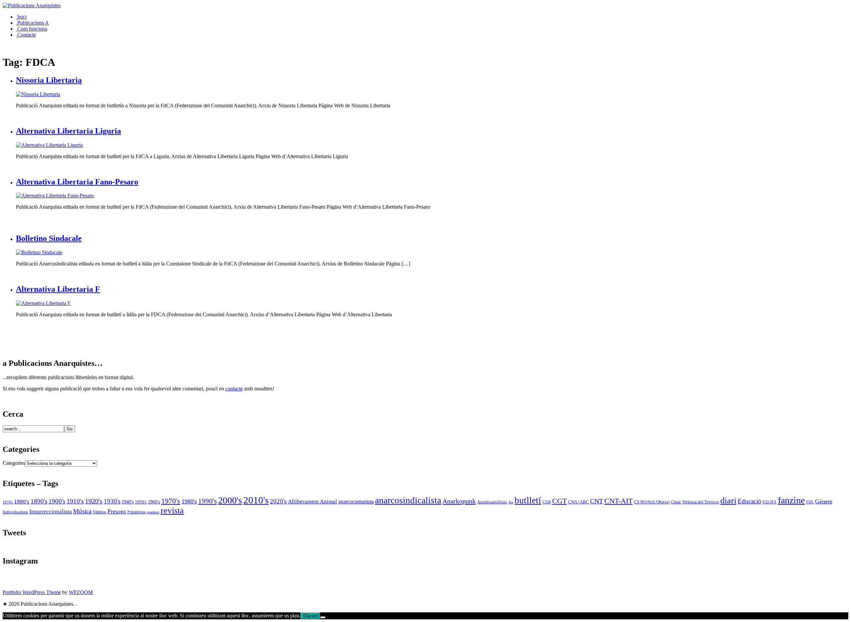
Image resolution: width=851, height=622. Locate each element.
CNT (596, 501)
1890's (39, 501)
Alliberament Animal (312, 501)
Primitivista (136, 512)
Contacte (26, 35)
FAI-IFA (770, 502)
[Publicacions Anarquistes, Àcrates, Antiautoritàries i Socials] (32, 5)
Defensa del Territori (700, 502)
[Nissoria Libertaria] (38, 94)
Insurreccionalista (50, 511)
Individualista (15, 511)
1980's (189, 501)
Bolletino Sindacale (49, 238)
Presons (116, 511)
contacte (234, 388)
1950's (141, 501)
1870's (8, 502)
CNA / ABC (578, 502)
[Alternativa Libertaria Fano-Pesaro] (55, 195)
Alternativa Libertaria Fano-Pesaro (77, 181)
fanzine (791, 500)
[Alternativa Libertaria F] (43, 303)
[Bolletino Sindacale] (39, 252)
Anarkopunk (459, 501)
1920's (93, 501)
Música (82, 511)
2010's (256, 500)
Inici (21, 17)
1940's (128, 501)
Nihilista (99, 512)
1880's (21, 501)
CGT (559, 501)
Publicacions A (32, 23)
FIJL (810, 502)
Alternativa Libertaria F (58, 289)
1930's (112, 501)
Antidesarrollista (492, 501)
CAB (547, 502)
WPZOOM (81, 592)
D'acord (310, 615)
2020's (278, 501)
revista (172, 510)
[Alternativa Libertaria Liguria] (49, 145)
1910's (75, 501)
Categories (14, 463)
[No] (322, 617)
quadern (153, 512)
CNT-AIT (618, 501)
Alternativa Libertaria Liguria (68, 131)
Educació (749, 501)
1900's (57, 501)
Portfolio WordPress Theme (32, 592)
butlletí (528, 500)
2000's (230, 500)
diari (728, 500)
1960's (154, 501)
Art (510, 502)
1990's (207, 501)
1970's (170, 501)
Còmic (676, 502)
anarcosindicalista (408, 500)
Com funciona (31, 29)
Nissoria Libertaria (49, 80)
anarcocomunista (356, 502)
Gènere (823, 501)
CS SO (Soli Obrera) (651, 502)
